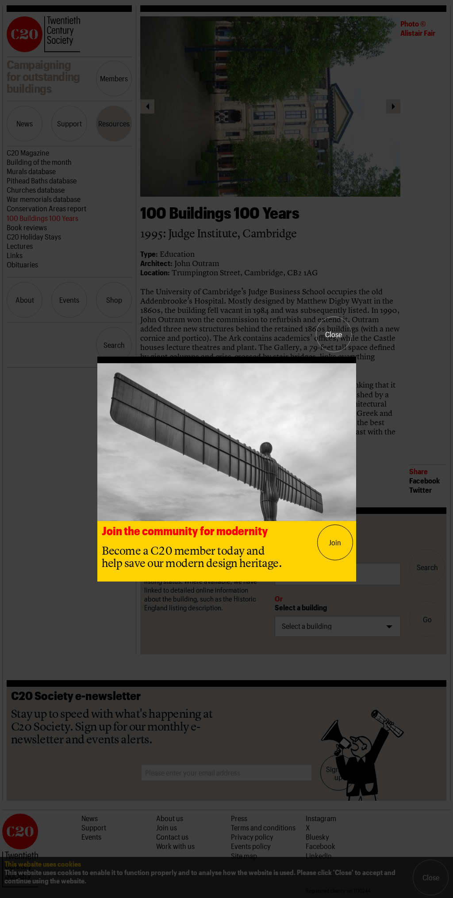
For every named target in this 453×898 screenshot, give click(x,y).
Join (335, 542)
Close (333, 334)
